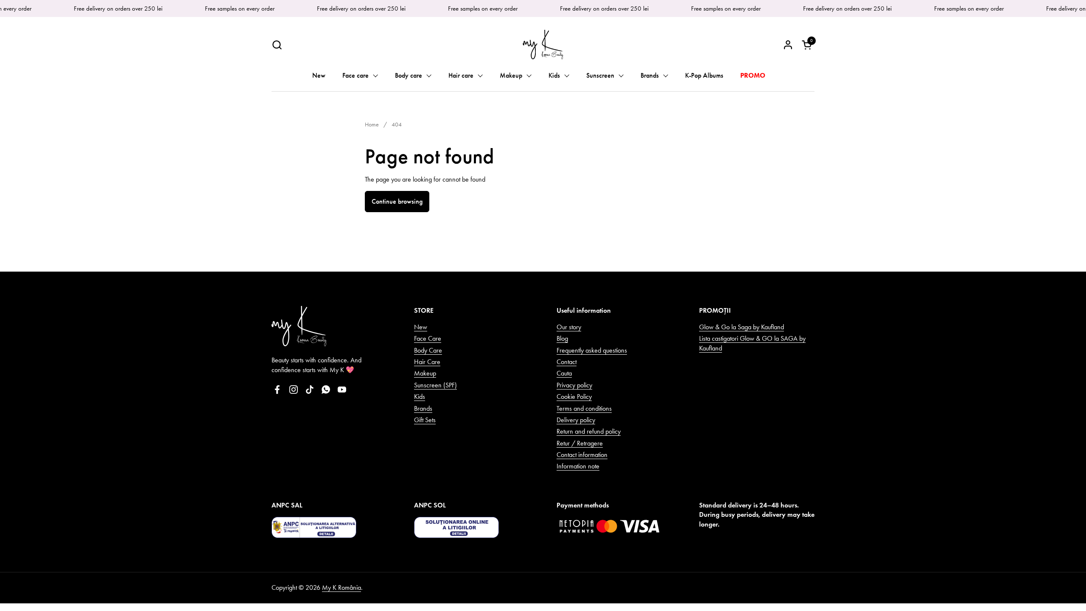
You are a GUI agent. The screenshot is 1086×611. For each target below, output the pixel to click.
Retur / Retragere (580, 443)
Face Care (427, 338)
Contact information (582, 455)
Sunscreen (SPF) (435, 385)
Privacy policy (574, 385)
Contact (567, 362)
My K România (341, 587)
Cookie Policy (574, 396)
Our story (569, 327)
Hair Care (427, 362)
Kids (419, 396)
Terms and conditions (584, 408)
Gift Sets (425, 420)
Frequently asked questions (592, 350)
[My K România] (543, 44)
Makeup (425, 373)
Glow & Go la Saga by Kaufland (741, 327)
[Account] (788, 44)
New (420, 327)
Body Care (428, 350)
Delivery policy (576, 420)
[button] (277, 44)
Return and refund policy (589, 431)
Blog (562, 338)
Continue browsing (397, 201)
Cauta (564, 373)
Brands (423, 408)
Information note (578, 466)
